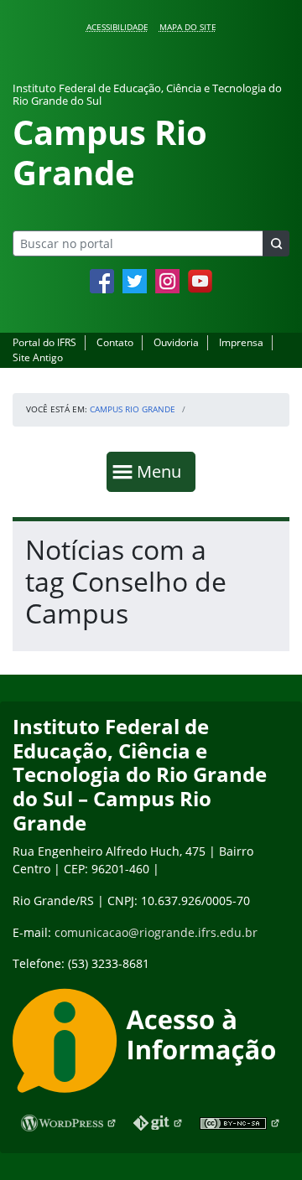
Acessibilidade (117, 27)
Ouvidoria (176, 342)
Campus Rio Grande (132, 409)
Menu (163, 471)
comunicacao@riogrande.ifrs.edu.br (156, 932)
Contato (114, 342)
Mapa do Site (187, 27)
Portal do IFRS (44, 342)
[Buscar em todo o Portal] (276, 243)
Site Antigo (38, 357)
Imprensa (241, 342)
